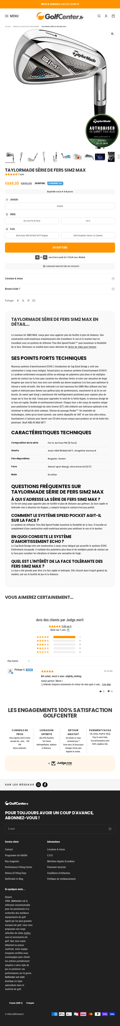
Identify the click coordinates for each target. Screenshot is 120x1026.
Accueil (8, 26)
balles (27, 933)
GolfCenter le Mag (14, 878)
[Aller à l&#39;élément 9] (100, 157)
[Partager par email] (33, 300)
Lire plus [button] (106, 684)
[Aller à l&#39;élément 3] (33, 157)
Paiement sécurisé (56, 867)
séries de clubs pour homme (82, 346)
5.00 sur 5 (66, 626)
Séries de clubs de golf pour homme (26, 26)
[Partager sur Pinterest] (28, 300)
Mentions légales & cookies (61, 861)
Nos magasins (12, 861)
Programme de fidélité (16, 855)
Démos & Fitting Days (15, 873)
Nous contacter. (20, 748)
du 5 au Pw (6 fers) (32, 221)
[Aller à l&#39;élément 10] (111, 157)
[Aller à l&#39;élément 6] (66, 157)
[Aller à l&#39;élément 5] (55, 157)
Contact (9, 849)
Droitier (60, 206)
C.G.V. (50, 855)
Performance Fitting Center (18, 867)
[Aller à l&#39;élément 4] (44, 157)
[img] (47, 671)
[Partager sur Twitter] (23, 300)
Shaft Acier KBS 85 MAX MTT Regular (32, 235)
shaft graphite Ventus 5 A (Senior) (88, 235)
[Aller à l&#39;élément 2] (21, 157)
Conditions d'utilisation (58, 873)
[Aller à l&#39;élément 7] (77, 157)
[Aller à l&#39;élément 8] (89, 157)
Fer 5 (88, 221)
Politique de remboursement (61, 878)
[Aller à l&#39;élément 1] (10, 157)
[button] (11, 174)
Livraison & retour (56, 849)
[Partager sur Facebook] (17, 300)
